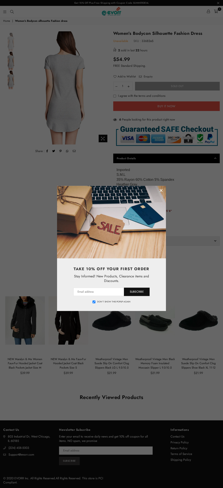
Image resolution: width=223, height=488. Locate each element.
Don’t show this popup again (113, 301)
